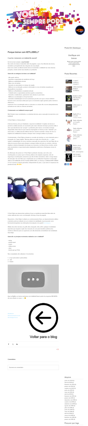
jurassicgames (79, 151)
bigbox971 (67, 151)
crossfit (73, 151)
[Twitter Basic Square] (68, 164)
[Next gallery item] (57, 189)
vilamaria (67, 154)
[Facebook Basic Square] (66, 164)
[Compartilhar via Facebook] (8, 344)
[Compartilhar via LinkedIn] (17, 344)
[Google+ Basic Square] (71, 164)
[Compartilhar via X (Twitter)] (13, 344)
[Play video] (33, 279)
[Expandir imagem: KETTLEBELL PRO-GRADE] (33, 188)
